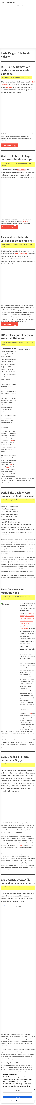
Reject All (17, 1093)
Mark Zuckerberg (21, 253)
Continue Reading (7, 145)
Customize (17, 1090)
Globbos (12, 2)
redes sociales (5, 502)
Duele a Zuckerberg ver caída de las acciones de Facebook (15, 70)
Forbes (30, 713)
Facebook (8, 87)
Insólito (28, 597)
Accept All (17, 1097)
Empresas (23, 77)
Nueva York (21, 170)
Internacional (5, 165)
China (12, 440)
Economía (17, 77)
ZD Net (10, 464)
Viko (3, 77)
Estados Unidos (26, 163)
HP (11, 384)
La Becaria (4, 342)
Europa (25, 221)
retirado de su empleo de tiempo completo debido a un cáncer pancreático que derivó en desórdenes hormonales (27, 620)
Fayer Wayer (18, 845)
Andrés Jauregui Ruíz (7, 244)
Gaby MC (4, 163)
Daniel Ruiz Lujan (6, 597)
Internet (29, 77)
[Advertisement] (18, 25)
